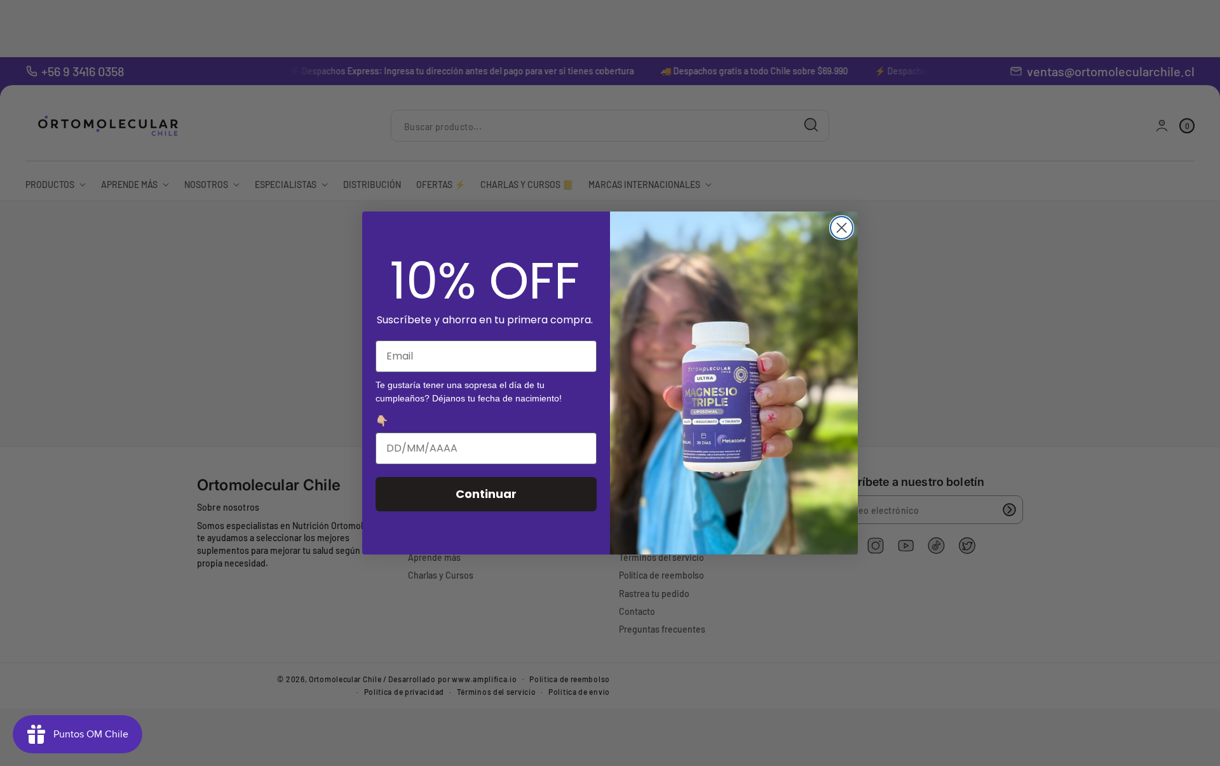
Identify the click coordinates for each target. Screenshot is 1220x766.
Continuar (486, 494)
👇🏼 (382, 420)
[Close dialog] (841, 228)
